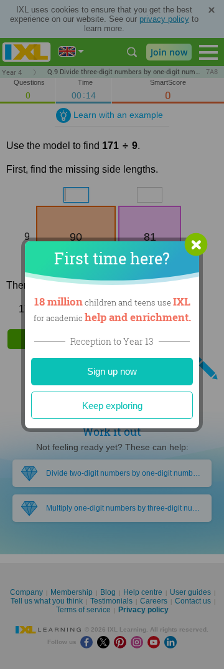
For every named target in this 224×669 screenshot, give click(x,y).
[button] (196, 244)
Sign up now (112, 371)
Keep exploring (112, 405)
